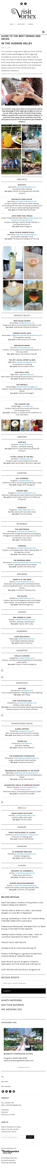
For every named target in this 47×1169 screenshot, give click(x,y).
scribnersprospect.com (25, 873)
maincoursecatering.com (26, 235)
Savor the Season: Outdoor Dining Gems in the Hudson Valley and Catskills (22, 903)
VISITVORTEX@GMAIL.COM (13, 1105)
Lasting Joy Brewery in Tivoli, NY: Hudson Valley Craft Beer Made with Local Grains (22, 919)
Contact (30, 24)
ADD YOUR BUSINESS (12, 1005)
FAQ (2, 1077)
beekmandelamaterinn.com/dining (27, 562)
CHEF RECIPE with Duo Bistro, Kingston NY (20, 969)
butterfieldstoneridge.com (27, 387)
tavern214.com (26, 743)
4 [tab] (21, 1067)
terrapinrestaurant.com (26, 548)
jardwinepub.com (35, 218)
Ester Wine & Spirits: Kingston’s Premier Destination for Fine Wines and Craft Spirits (21, 962)
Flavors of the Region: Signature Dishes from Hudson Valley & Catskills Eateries (21, 954)
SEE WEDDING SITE (11, 1009)
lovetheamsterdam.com (26, 531)
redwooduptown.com (26, 510)
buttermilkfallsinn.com (25, 582)
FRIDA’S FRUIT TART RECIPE (13, 942)
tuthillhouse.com (26, 459)
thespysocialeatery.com (26, 362)
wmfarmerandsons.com (25, 620)
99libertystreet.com (26, 639)
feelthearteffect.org (28, 1060)
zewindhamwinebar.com (26, 854)
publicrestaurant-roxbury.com (25, 835)
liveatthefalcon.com (26, 598)
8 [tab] (25, 1067)
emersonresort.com (22, 789)
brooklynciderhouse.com (26, 201)
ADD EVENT (4, 1081)
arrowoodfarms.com (25, 348)
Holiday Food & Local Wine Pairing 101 (18, 948)
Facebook (10, 1092)
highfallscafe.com (26, 374)
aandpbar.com (27, 690)
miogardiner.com (26, 444)
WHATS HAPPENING (11, 1000)
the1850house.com (26, 323)
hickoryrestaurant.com (26, 493)
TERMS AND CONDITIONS (8, 1163)
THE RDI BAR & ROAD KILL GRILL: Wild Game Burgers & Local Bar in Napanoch (21, 911)
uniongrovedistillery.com (25, 815)
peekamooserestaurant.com (26, 773)
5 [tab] (22, 1067)
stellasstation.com (26, 658)
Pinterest (14, 1092)
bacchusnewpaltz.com (26, 187)
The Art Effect (26, 1054)
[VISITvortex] (23, 19)
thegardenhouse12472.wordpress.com (26, 335)
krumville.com (27, 406)
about (12, 24)
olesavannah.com (26, 481)
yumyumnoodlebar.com (27, 703)
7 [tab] (24, 1067)
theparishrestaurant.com (21, 220)
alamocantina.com (26, 731)
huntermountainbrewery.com (25, 885)
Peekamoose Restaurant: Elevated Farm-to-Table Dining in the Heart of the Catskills (23, 927)
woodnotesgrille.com (28, 787)
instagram (3, 1092)
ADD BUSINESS (6, 1086)
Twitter (6, 1092)
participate (21, 24)
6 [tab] (23, 1067)
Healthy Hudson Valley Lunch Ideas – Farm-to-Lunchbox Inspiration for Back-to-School (22, 935)
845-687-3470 (9, 1103)
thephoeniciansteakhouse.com (26, 758)
